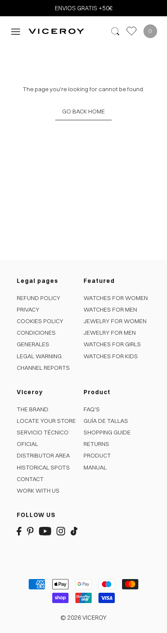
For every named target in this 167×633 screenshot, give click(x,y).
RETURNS (96, 443)
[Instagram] (61, 530)
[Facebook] (19, 530)
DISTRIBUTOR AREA (43, 455)
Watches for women (116, 297)
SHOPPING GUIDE (107, 432)
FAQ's (92, 409)
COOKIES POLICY (40, 321)
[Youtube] (45, 530)
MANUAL (95, 467)
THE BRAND (32, 409)
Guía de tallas (106, 420)
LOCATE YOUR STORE (46, 420)
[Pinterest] (30, 530)
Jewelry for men (110, 332)
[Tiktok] (74, 530)
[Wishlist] (131, 31)
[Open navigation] (15, 31)
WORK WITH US (38, 490)
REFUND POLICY (38, 297)
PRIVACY (28, 309)
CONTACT (30, 478)
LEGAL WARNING (39, 356)
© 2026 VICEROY (83, 617)
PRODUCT (97, 455)
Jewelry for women (115, 321)
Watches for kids (111, 356)
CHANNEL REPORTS (43, 367)
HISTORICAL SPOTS (43, 467)
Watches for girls (112, 344)
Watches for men (110, 309)
